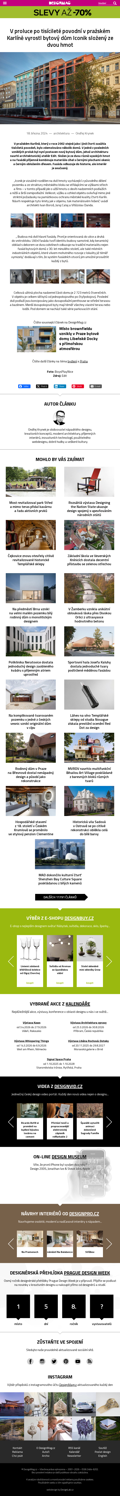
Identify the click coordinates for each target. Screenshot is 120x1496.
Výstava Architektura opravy (88, 1023)
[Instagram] (42, 1361)
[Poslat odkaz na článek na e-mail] (95, 386)
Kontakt (17, 1448)
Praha (84, 361)
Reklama (17, 1452)
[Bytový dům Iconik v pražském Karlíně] (60, 88)
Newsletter (74, 1456)
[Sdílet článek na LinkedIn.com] (60, 386)
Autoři (45, 1452)
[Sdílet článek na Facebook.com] (24, 386)
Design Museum (69, 1156)
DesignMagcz (68, 1384)
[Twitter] (54, 1361)
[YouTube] (78, 1361)
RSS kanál (74, 1448)
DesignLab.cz (67, 1489)
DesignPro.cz (84, 1213)
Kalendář (74, 1452)
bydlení (72, 361)
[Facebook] (30, 1361)
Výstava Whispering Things (31, 1041)
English (102, 1456)
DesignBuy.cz (79, 918)
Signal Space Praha (59, 1059)
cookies (89, 1479)
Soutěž (103, 1448)
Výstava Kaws (31, 1023)
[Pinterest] (66, 1361)
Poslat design (103, 1452)
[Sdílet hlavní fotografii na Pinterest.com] (78, 386)
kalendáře (78, 1003)
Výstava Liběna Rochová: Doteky (88, 1041)
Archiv (46, 1456)
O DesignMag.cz (45, 1448)
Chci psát (17, 1456)
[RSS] (89, 1361)
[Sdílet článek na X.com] (42, 386)
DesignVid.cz (68, 1086)
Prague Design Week (87, 1272)
